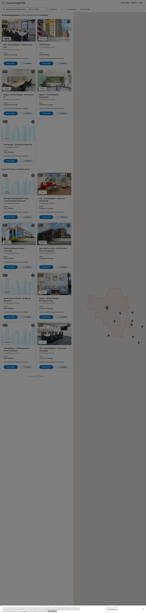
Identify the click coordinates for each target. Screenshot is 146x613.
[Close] (143, 609)
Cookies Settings (112, 609)
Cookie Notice (52, 611)
